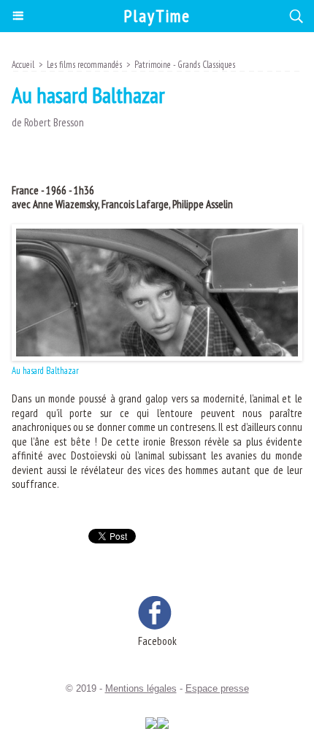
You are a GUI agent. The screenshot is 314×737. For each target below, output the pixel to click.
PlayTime (157, 15)
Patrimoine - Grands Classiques (184, 64)
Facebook (157, 641)
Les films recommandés (84, 64)
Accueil (23, 64)
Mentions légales (141, 688)
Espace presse (217, 688)
